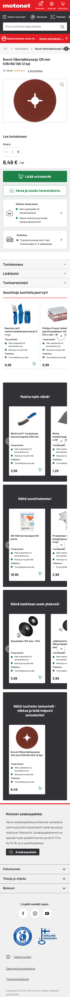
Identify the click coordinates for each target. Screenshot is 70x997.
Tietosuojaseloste (17, 979)
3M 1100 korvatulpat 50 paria (25, 537)
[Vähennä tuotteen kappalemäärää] (6, 152)
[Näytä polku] (5, 49)
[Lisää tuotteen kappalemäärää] (18, 152)
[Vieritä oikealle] (66, 48)
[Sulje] (66, 38)
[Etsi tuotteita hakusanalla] (62, 26)
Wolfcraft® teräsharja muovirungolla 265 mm (25, 435)
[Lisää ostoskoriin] (34, 363)
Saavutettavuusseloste (20, 968)
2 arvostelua (35, 70)
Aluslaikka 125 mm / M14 (25, 641)
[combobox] (30, 26)
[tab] (39, 16)
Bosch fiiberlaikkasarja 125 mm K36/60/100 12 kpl (27, 753)
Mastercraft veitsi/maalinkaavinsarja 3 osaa (21, 331)
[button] (61, 336)
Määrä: (7, 144)
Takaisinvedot (22, 957)
